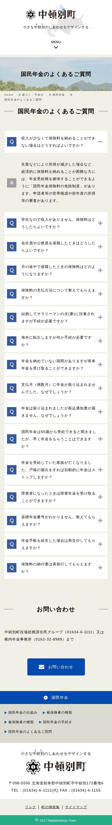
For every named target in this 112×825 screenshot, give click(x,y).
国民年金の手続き (57, 722)
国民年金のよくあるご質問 (56, 74)
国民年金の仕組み (23, 712)
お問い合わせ (60, 667)
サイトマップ (76, 807)
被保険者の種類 (59, 712)
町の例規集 (50, 807)
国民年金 (60, 697)
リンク (30, 807)
